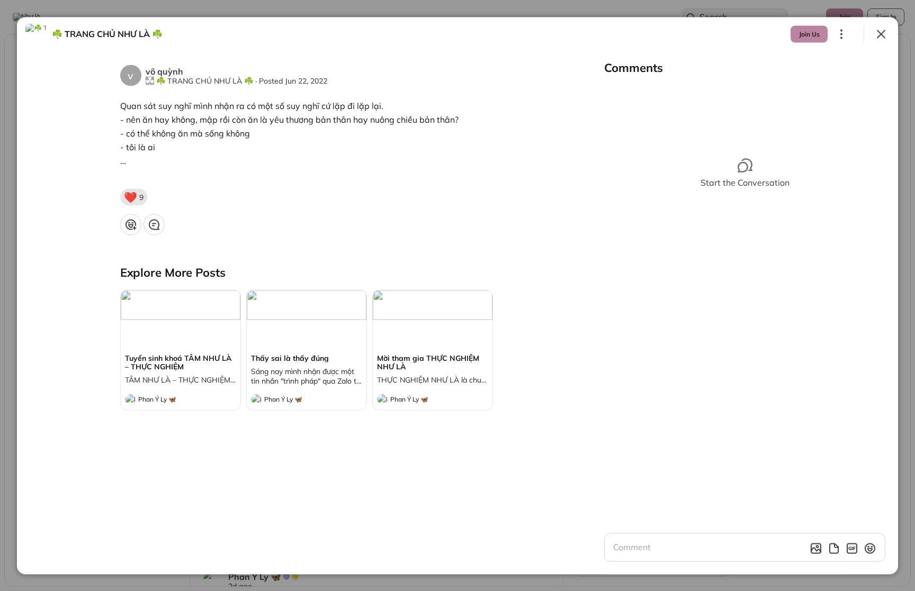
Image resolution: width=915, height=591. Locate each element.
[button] (133, 196)
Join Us (809, 34)
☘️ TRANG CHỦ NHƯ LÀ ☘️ (204, 80)
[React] (131, 224)
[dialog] (457, 295)
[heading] (170, 400)
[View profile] (130, 399)
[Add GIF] (852, 548)
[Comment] (154, 224)
